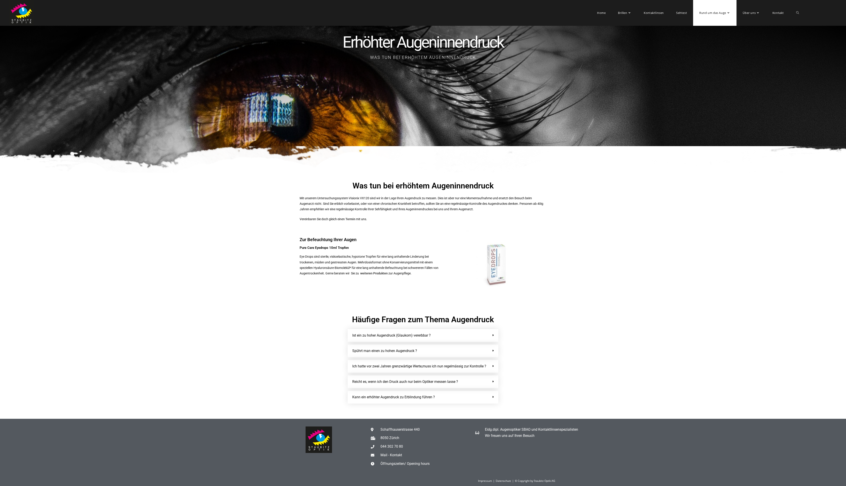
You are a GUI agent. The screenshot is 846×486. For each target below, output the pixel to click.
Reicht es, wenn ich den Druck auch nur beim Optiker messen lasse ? (405, 382)
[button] (423, 335)
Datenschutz (503, 481)
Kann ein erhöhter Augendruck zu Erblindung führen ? (393, 397)
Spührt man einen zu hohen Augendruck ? (384, 351)
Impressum (485, 481)
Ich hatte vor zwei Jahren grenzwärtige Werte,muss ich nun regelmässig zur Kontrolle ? (419, 366)
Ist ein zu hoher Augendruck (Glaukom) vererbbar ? (391, 335)
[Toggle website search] (797, 13)
